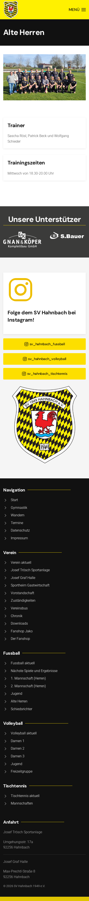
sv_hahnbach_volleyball (47, 359)
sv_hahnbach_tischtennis (47, 373)
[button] (77, 9)
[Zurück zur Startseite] (10, 9)
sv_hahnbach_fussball (47, 344)
